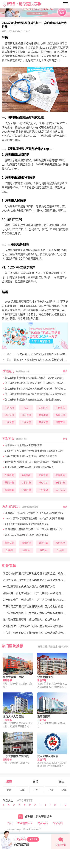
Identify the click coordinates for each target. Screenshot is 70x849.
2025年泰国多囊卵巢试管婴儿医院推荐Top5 (27, 524)
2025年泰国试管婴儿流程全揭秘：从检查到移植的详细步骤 (34, 518)
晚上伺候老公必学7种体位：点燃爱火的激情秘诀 (29, 467)
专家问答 (57, 823)
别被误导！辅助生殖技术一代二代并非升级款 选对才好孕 (36, 593)
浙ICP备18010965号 (32, 829)
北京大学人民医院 (13, 716)
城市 (9, 781)
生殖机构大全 (25, 823)
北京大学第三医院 (13, 677)
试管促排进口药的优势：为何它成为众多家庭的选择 (33, 626)
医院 (35, 781)
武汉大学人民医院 (47, 756)
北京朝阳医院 (45, 677)
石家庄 (36, 790)
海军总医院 (43, 716)
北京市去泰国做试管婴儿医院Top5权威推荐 (26, 535)
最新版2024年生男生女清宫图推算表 (23, 445)
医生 (61, 781)
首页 (10, 823)
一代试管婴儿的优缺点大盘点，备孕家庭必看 (29, 586)
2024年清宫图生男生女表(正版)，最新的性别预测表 (31, 456)
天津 (22, 790)
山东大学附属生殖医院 (16, 756)
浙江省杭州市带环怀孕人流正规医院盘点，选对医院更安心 (34, 378)
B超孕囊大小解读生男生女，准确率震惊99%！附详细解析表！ (36, 462)
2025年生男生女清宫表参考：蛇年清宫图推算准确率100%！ (35, 451)
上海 (51, 790)
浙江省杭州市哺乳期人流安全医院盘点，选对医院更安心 (33, 399)
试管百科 (42, 823)
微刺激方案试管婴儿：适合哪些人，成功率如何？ (31, 619)
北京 (9, 790)
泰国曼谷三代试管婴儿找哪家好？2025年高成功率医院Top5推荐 (37, 513)
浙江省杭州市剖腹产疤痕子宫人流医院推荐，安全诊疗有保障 (35, 394)
